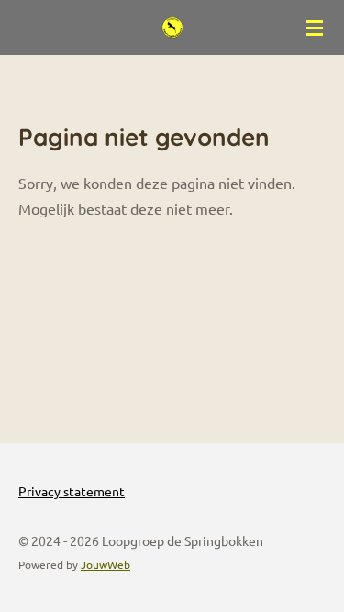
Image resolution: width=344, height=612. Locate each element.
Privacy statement (71, 491)
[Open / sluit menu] (314, 27)
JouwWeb (105, 564)
